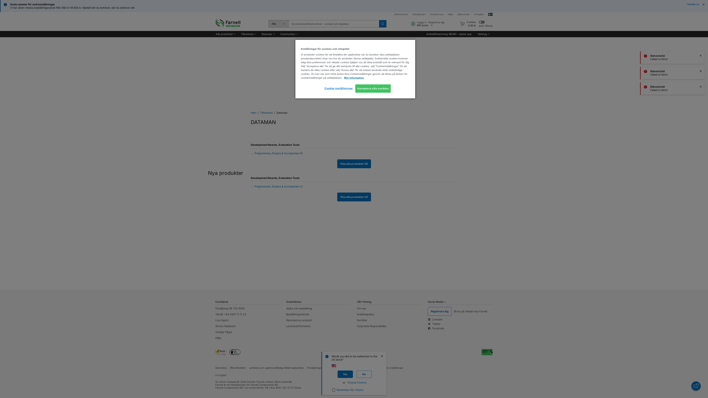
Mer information (354, 77)
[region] (355, 69)
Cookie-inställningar (338, 88)
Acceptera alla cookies (373, 88)
